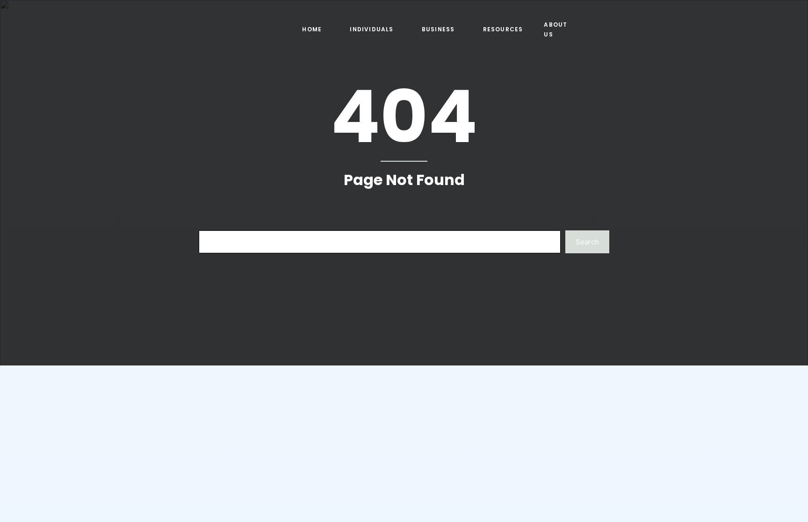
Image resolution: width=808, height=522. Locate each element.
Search (587, 241)
